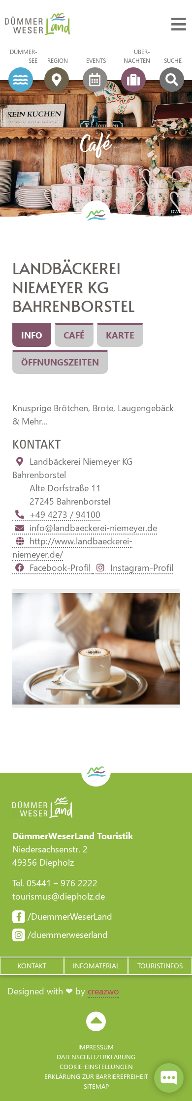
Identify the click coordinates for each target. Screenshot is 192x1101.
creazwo (103, 991)
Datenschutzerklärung (96, 1056)
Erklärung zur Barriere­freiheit (96, 1076)
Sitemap (96, 1086)
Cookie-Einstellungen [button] (96, 1066)
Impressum (96, 1047)
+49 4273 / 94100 (65, 514)
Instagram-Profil (141, 567)
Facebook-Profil (61, 567)
